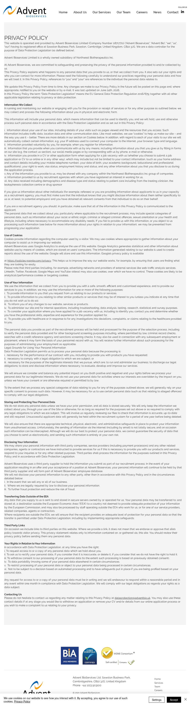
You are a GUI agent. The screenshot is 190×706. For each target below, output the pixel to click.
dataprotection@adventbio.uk (132, 597)
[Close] (185, 699)
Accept (174, 700)
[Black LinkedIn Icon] (182, 11)
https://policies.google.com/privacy (29, 260)
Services (158, 683)
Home (157, 679)
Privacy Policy (22, 701)
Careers (158, 690)
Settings (156, 700)
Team (157, 686)
